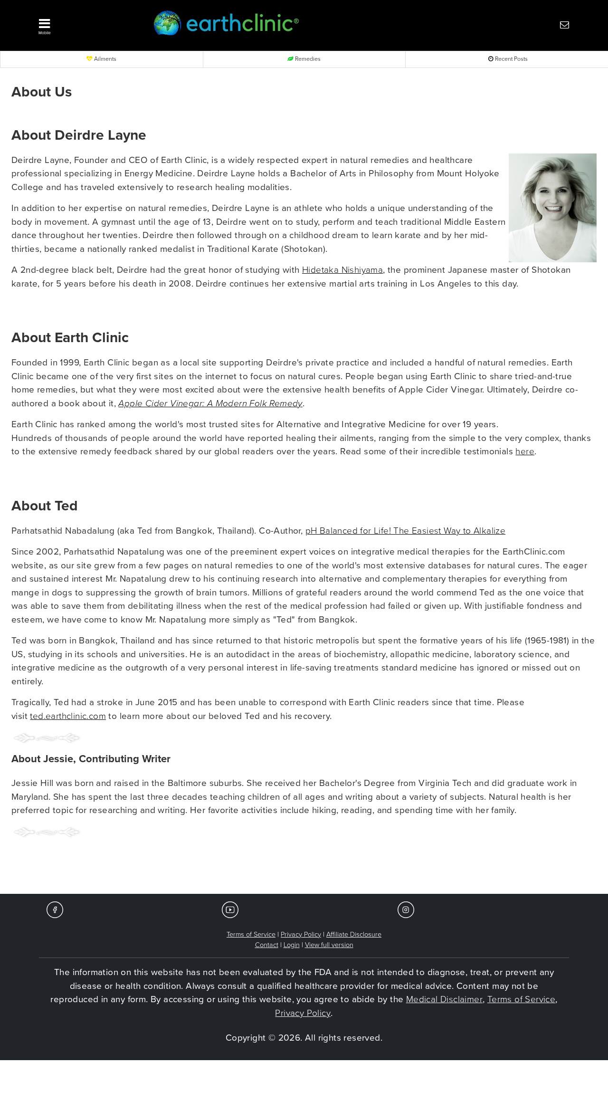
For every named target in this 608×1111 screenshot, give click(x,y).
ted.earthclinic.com (68, 716)
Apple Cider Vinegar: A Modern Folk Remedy (210, 403)
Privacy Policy (301, 934)
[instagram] (406, 909)
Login (292, 945)
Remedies (307, 59)
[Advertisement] (304, 865)
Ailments (104, 59)
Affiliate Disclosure (353, 934)
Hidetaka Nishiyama (342, 270)
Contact (266, 945)
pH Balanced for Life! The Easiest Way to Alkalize (405, 531)
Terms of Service (251, 934)
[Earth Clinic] (282, 24)
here (524, 451)
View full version (329, 945)
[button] (83, 24)
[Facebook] (55, 909)
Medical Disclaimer (444, 999)
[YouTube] (230, 909)
